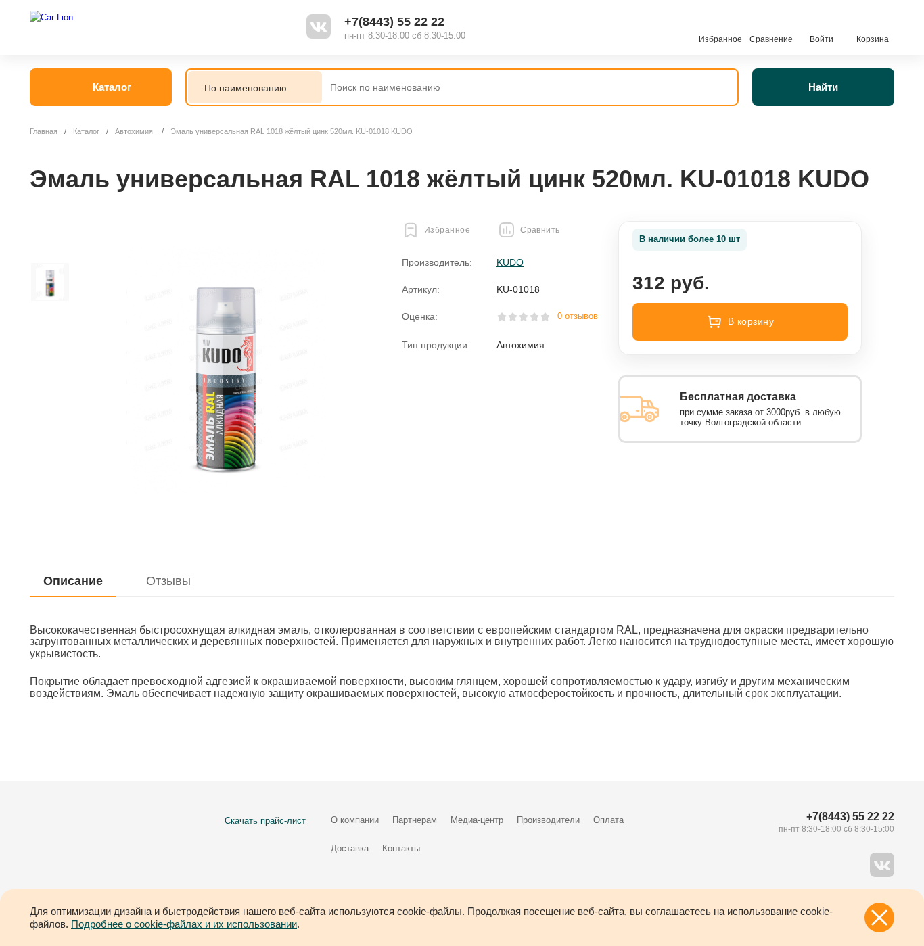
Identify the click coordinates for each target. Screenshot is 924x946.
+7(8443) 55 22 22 (394, 21)
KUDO (510, 262)
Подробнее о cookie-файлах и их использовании (184, 924)
